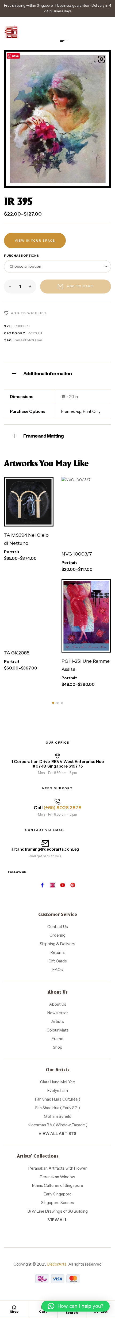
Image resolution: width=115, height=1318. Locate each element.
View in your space (35, 240)
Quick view (34, 521)
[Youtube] (62, 885)
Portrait (35, 333)
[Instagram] (52, 885)
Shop (14, 1311)
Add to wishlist (29, 313)
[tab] (57, 373)
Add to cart (80, 286)
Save (15, 56)
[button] (102, 59)
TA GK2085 (16, 653)
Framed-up (71, 411)
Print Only (92, 411)
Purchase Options (21, 255)
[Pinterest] (72, 885)
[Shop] (14, 1307)
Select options (24, 502)
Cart (43, 1311)
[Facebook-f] (42, 885)
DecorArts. (57, 1264)
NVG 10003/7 (77, 554)
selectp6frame (28, 340)
